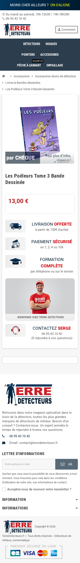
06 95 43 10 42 (16, 19)
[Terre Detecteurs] (17, 29)
